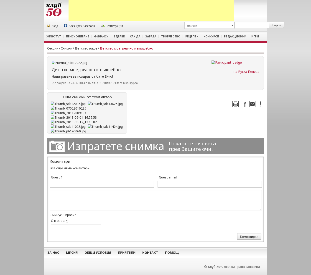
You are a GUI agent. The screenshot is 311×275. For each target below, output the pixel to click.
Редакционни (235, 36)
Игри (255, 36)
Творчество (170, 36)
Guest (57, 177)
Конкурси (211, 36)
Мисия (72, 252)
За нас (53, 252)
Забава (150, 36)
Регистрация (114, 26)
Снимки (66, 48)
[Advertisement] (151, 10)
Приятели (126, 252)
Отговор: (59, 220)
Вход (54, 26)
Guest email (168, 177)
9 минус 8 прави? (63, 215)
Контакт (150, 252)
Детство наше (86, 48)
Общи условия (97, 252)
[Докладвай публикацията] (261, 104)
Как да (135, 36)
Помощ (172, 252)
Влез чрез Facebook (82, 26)
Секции (52, 48)
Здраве (119, 36)
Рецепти (192, 36)
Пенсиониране (77, 36)
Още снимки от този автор (87, 97)
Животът (53, 36)
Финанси (101, 36)
